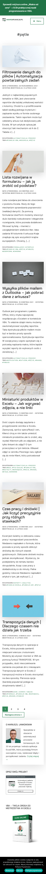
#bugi (8, 468)
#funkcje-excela (13, 585)
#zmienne (17, 251)
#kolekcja (23, 140)
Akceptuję (9, 871)
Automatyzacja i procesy (24, 138)
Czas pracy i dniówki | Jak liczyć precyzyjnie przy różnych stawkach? (21, 515)
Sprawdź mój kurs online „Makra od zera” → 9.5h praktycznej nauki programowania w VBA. (20, 7)
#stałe (5, 472)
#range (38, 360)
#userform (7, 251)
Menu (38, 21)
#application (12, 360)
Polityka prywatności (34, 871)
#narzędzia (17, 470)
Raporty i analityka (22, 583)
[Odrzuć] (43, 865)
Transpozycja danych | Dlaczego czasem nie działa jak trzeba (21, 626)
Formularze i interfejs (23, 247)
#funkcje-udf (28, 585)
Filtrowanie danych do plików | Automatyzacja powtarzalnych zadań (22, 76)
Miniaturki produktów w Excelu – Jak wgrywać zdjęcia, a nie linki (22, 403)
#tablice (29, 249)
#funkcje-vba (12, 140)
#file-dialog (17, 468)
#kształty (6, 470)
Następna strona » (13, 715)
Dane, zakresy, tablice (23, 692)
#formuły (10, 694)
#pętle (32, 140)
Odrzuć (19, 871)
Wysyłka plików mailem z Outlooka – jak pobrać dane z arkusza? (23, 292)
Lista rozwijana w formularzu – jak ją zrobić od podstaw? (19, 181)
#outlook (23, 360)
